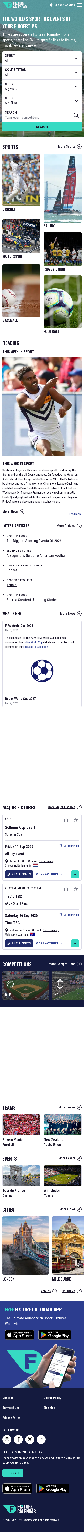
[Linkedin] (41, 1439)
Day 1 (30, 827)
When (9, 98)
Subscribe (12, 1473)
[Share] (66, 820)
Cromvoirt (10, 865)
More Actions (47, 874)
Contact (7, 1398)
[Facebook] (18, 1439)
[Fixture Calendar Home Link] (14, 5)
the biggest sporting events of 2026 (34, 541)
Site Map (49, 1408)
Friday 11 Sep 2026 (19, 846)
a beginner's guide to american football (36, 555)
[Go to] (75, 874)
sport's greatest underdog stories (32, 599)
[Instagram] (6, 1439)
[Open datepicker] (76, 101)
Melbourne (11, 934)
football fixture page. (36, 647)
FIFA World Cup (34, 642)
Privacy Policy (11, 1417)
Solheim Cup (15, 827)
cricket (12, 570)
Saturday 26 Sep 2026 (21, 915)
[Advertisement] (42, 754)
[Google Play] (54, 1335)
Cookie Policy (52, 1398)
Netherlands (24, 865)
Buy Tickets (21, 874)
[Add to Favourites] (76, 820)
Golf (8, 819)
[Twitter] (29, 1439)
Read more (75, 514)
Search (42, 127)
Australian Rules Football (24, 888)
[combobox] (42, 58)
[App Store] (19, 1335)
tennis (12, 585)
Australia (23, 934)
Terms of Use (11, 1408)
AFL (7, 903)
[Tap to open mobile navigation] (79, 5)
